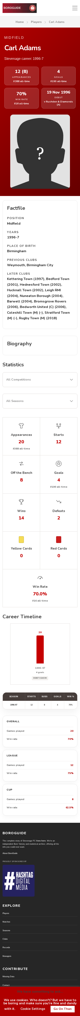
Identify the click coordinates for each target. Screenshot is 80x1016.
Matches (6, 922)
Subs (45, 697)
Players (36, 22)
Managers (7, 956)
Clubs (5, 939)
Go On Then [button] (63, 1009)
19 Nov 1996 (58, 92)
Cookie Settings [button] (32, 1009)
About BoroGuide (10, 853)
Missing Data (8, 976)
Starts (31, 697)
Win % (70, 697)
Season (13, 697)
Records (6, 947)
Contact (6, 985)
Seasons (6, 930)
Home (20, 22)
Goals (57, 697)
